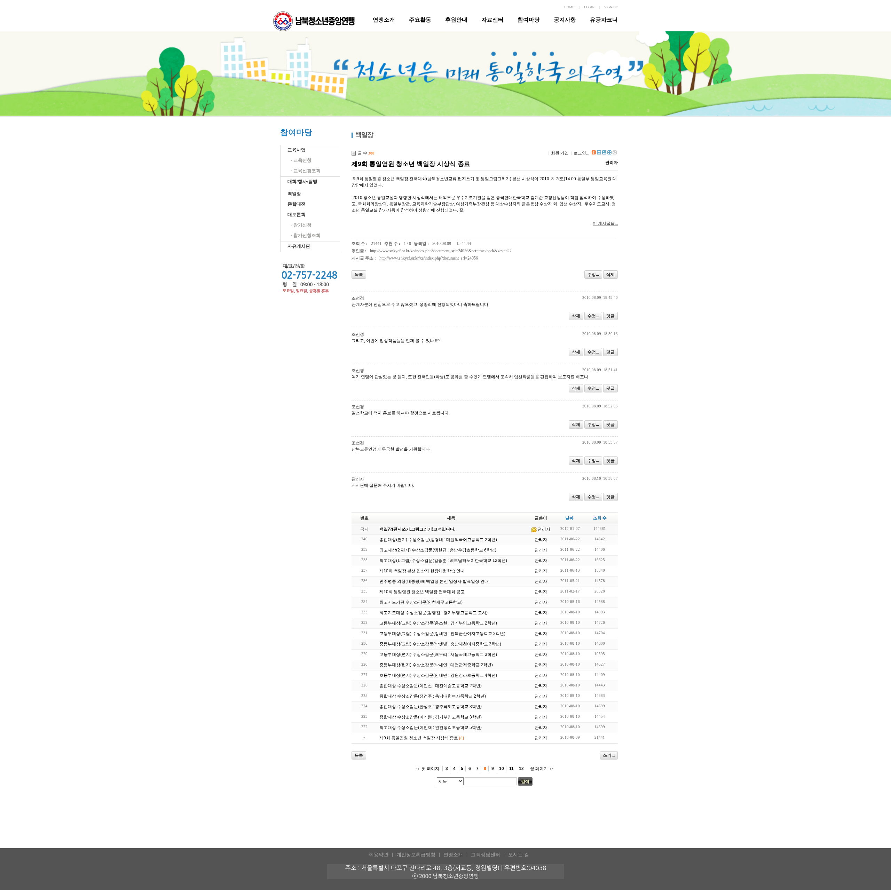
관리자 (611, 162)
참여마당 (529, 20)
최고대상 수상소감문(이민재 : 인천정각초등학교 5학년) (430, 727)
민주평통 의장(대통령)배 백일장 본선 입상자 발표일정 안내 (434, 581)
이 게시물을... (605, 223)
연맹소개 (384, 20)
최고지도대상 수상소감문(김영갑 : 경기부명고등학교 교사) (433, 612)
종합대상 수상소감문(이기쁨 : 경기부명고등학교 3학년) (430, 717)
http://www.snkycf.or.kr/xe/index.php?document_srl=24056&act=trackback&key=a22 (441, 250)
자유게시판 (298, 246)
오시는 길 (518, 854)
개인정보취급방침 (415, 854)
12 (521, 768)
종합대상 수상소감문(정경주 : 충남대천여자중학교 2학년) (432, 696)
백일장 (294, 193)
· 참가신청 (301, 225)
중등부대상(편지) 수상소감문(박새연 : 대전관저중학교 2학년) (436, 664)
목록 (359, 274)
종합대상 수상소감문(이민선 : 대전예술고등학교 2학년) (430, 685)
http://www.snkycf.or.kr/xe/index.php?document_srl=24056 (428, 258)
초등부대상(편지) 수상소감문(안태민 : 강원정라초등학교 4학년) (438, 675)
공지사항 (565, 20)
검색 (525, 781)
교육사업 (296, 149)
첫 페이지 (430, 768)
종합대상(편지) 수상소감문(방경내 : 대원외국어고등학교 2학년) (438, 539)
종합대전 (296, 204)
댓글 (610, 315)
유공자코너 (604, 20)
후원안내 (456, 20)
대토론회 (296, 214)
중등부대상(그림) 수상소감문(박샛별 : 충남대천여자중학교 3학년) (440, 644)
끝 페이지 (539, 768)
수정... (593, 274)
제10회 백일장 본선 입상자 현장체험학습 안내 (422, 571)
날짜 (569, 518)
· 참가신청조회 (306, 235)
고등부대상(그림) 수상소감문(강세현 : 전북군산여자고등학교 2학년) (442, 633)
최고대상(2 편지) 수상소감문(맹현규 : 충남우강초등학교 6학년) (437, 550)
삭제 (610, 274)
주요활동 (420, 20)
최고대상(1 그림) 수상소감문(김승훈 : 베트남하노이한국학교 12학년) (443, 560)
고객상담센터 (485, 854)
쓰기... (609, 755)
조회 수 (600, 518)
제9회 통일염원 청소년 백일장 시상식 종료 (411, 163)
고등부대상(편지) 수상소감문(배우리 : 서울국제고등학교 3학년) (438, 654)
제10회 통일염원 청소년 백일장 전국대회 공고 (422, 591)
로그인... (581, 153)
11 (511, 768)
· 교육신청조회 (306, 170)
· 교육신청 (301, 160)
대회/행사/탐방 (302, 181)
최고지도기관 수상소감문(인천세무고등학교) (421, 602)
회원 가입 (560, 153)
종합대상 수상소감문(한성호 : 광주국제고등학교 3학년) (430, 706)
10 (501, 768)
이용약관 (378, 854)
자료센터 (492, 20)
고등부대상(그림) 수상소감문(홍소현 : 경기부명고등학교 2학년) (438, 623)
